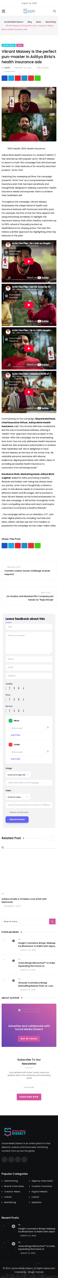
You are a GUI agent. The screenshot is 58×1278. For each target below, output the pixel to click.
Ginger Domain (36, 1272)
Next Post (46, 593)
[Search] (54, 11)
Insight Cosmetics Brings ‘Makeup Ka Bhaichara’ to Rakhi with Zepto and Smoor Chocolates (36, 946)
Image (9, 768)
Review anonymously (19, 812)
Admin (7, 68)
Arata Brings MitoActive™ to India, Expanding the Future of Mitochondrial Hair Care (36, 965)
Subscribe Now (29, 1097)
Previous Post (14, 567)
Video (8, 790)
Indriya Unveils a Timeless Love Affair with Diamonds (24, 900)
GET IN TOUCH (29, 1038)
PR (3, 894)
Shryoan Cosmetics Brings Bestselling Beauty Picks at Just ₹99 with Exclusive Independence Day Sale (36, 987)
